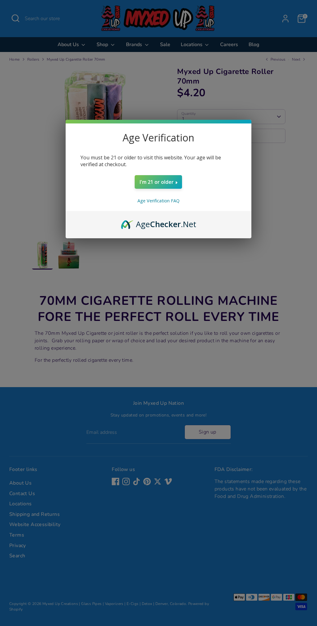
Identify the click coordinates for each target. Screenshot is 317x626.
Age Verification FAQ (158, 201)
